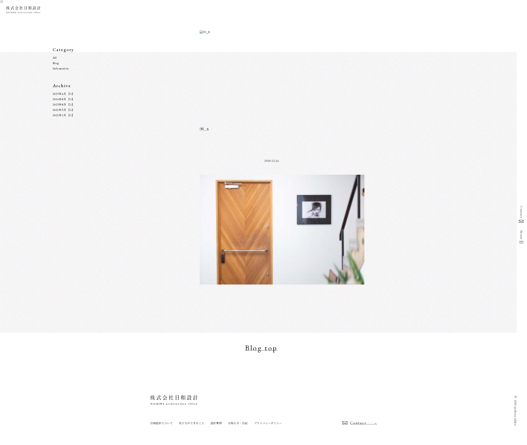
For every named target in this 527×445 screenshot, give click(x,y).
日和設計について (161, 423)
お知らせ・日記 (238, 423)
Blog (56, 63)
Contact (521, 212)
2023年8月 (59, 104)
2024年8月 (59, 99)
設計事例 (216, 423)
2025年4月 (59, 94)
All (55, 58)
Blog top (261, 348)
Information (61, 68)
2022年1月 (59, 115)
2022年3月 (59, 110)
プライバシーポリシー (268, 423)
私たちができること (191, 423)
